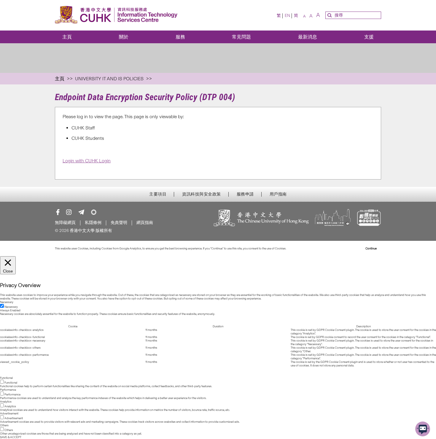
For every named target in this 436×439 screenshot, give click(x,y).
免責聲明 (119, 222)
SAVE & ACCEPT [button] (10, 437)
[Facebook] (58, 212)
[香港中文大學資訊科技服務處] (118, 15)
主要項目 (157, 194)
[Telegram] (81, 212)
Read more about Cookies (303, 248)
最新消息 (307, 37)
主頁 (67, 37)
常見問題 (241, 37)
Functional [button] (6, 378)
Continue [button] (371, 248)
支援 (369, 37)
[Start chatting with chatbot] (422, 429)
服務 (180, 37)
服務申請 (245, 194)
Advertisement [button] (9, 413)
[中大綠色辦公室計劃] (94, 212)
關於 (123, 37)
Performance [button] (8, 390)
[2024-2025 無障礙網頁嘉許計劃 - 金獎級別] (369, 218)
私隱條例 (93, 222)
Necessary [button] (6, 302)
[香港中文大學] (261, 218)
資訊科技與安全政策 (201, 194)
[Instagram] (69, 212)
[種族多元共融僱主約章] (333, 218)
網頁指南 (144, 222)
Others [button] (4, 425)
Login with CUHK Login (87, 161)
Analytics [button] (6, 401)
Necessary (11, 307)
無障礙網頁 (65, 222)
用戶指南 (278, 194)
